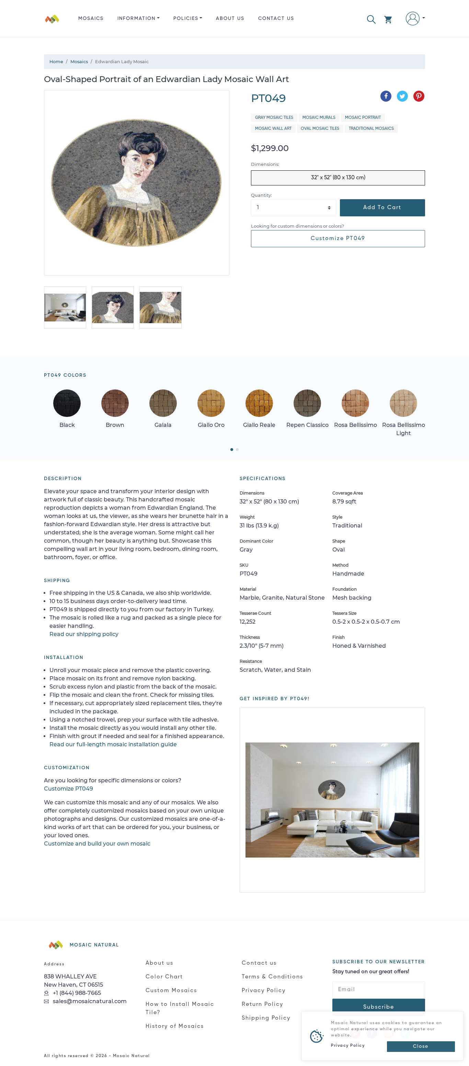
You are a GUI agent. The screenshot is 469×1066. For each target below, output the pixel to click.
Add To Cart (382, 208)
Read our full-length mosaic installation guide (113, 744)
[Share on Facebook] (386, 96)
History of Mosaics (175, 1026)
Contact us (276, 18)
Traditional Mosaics (371, 129)
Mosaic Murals (318, 118)
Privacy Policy (264, 991)
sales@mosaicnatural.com (89, 1001)
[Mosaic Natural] (52, 24)
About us (230, 18)
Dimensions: (265, 164)
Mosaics (91, 18)
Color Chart (164, 977)
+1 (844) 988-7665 (76, 993)
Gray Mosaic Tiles (274, 118)
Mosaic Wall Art (273, 129)
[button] (371, 19)
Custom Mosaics (171, 991)
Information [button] (136, 18)
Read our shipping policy (83, 634)
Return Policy (262, 1004)
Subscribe (378, 1007)
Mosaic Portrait (363, 118)
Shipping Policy (266, 1018)
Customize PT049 (338, 238)
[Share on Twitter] (402, 96)
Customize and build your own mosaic (97, 843)
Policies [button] (185, 18)
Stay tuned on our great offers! (370, 972)
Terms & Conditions (272, 977)
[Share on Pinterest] (419, 96)
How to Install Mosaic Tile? (180, 1009)
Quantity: (261, 195)
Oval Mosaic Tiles (320, 129)
